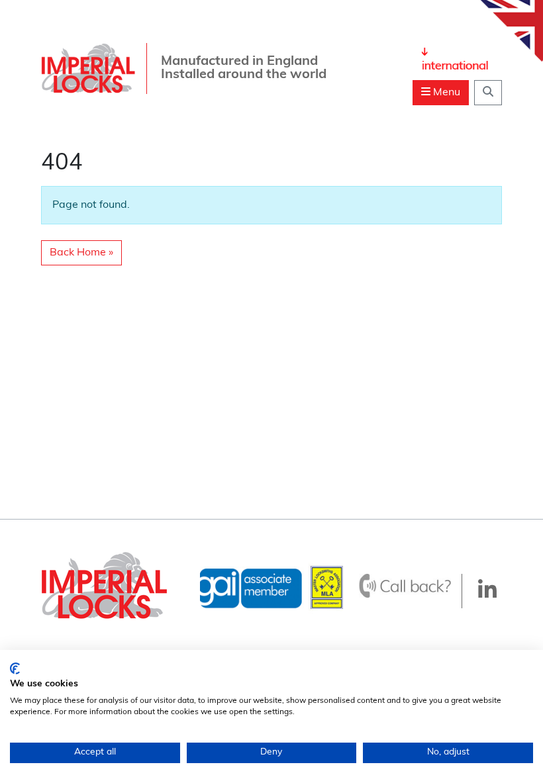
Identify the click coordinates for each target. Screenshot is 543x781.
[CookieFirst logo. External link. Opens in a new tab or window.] (15, 668)
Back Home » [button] (81, 253)
